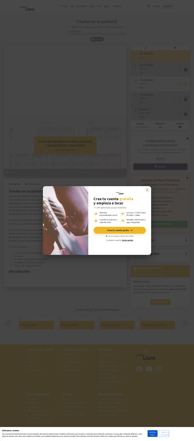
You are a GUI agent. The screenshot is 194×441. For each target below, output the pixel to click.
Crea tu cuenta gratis (118, 230)
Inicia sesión (127, 240)
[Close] (147, 190)
